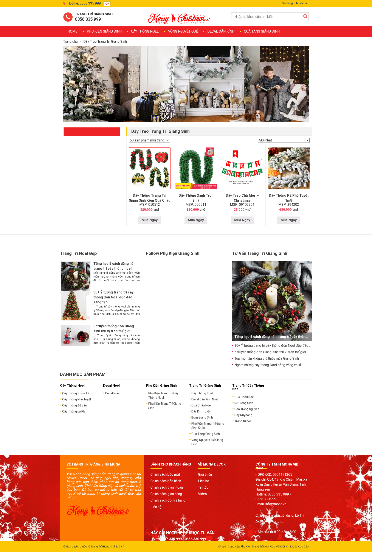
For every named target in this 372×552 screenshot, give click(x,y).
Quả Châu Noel (201, 405)
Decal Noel (112, 393)
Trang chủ (70, 41)
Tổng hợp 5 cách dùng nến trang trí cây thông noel (274, 337)
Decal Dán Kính (220, 31)
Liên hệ (155, 507)
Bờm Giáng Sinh (202, 417)
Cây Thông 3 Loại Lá (75, 393)
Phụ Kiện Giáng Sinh (104, 31)
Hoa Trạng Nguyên (246, 409)
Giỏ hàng (287, 3)
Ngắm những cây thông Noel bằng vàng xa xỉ (267, 365)
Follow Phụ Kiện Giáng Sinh (172, 253)
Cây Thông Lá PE (73, 411)
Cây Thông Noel (145, 31)
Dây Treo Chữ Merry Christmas (242, 197)
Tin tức (203, 487)
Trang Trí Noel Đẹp (78, 253)
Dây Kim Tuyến (201, 411)
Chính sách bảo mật (165, 474)
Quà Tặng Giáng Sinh (262, 31)
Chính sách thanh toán (166, 487)
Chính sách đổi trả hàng (167, 500)
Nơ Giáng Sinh (243, 403)
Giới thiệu (205, 474)
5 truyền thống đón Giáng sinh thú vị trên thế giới (270, 352)
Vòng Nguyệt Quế (183, 31)
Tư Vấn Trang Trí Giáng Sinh (259, 253)
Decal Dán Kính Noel (204, 399)
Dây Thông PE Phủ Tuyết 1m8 (288, 197)
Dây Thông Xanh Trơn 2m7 (196, 197)
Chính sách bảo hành (165, 481)
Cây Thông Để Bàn (74, 405)
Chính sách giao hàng (166, 494)
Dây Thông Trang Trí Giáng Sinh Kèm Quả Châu (149, 197)
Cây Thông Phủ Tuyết (76, 399)
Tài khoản (302, 3)
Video (202, 494)
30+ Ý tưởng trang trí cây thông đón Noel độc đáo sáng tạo (113, 297)
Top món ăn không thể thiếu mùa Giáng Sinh (266, 358)
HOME (72, 31)
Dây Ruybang (243, 415)
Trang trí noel (243, 421)
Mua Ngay (150, 220)
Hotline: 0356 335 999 (84, 3)
